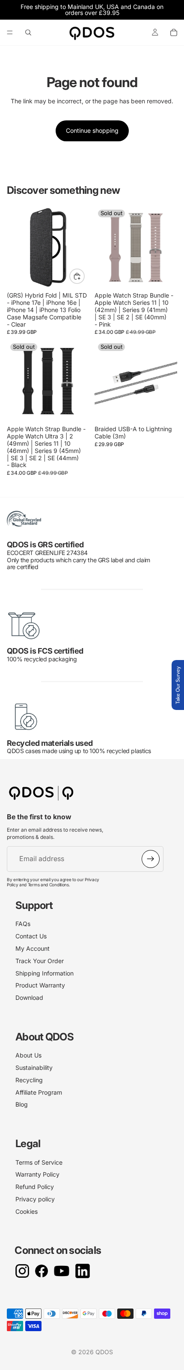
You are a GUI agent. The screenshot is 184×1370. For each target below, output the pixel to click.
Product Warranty (40, 985)
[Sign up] (151, 859)
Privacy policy (35, 1199)
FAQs (22, 923)
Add (84, 276)
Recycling (29, 1080)
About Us (28, 1055)
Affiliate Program (38, 1092)
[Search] (28, 32)
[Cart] (173, 32)
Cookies (26, 1211)
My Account (32, 948)
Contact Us (31, 936)
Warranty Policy (37, 1174)
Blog (21, 1104)
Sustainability (34, 1067)
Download (29, 997)
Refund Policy (34, 1186)
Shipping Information (44, 973)
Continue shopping (92, 130)
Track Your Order (39, 960)
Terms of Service (38, 1162)
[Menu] (10, 32)
